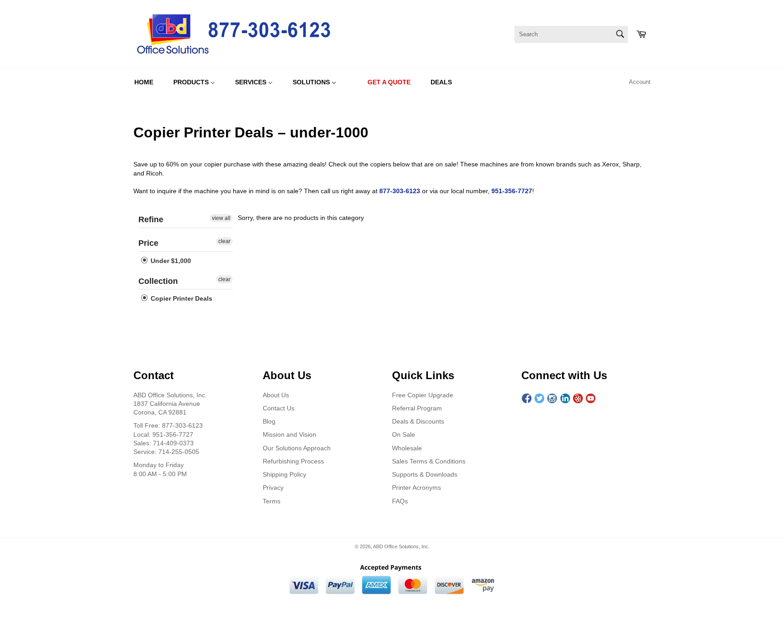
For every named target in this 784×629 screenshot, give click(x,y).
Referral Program (417, 408)
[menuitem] (143, 82)
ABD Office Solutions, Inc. (401, 546)
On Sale (403, 434)
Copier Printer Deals (180, 298)
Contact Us (278, 408)
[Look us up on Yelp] (578, 399)
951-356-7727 (511, 191)
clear (224, 241)
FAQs (400, 501)
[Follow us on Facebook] (526, 399)
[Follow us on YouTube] (590, 399)
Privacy (273, 487)
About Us (276, 395)
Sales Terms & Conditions (429, 461)
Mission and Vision (289, 434)
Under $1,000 (170, 260)
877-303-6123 (399, 191)
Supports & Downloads (424, 474)
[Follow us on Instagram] (552, 399)
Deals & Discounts (418, 421)
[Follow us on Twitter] (539, 399)
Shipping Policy (284, 474)
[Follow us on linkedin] (565, 399)
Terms (271, 501)
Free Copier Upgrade (422, 395)
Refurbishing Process (293, 461)
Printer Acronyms (416, 487)
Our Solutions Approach (297, 448)
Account (640, 81)
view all (221, 218)
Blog (269, 421)
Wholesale (407, 448)
